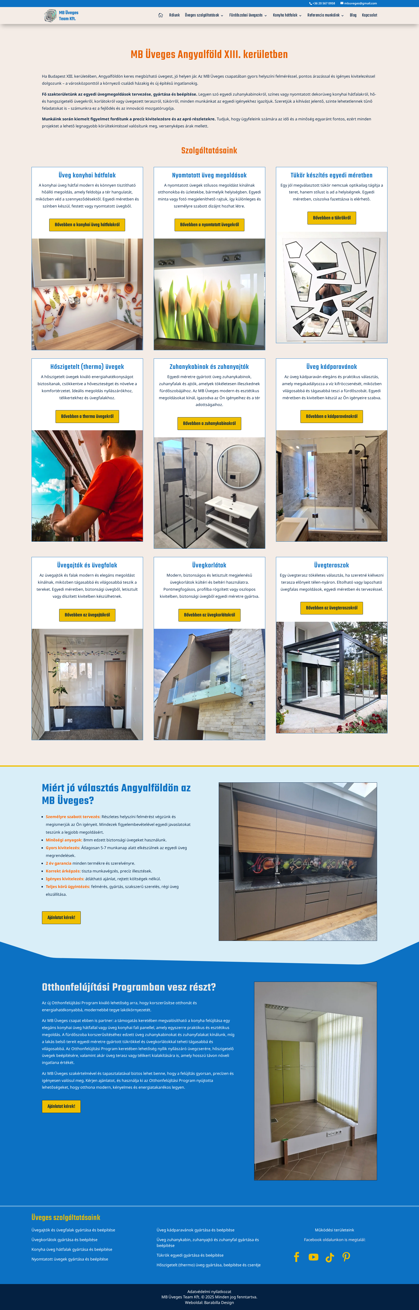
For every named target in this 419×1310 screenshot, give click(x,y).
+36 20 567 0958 (324, 3)
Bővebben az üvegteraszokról (331, 608)
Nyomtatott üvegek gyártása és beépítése (70, 1259)
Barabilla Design (219, 1302)
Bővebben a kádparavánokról (331, 416)
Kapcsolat (369, 15)
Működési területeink (334, 1230)
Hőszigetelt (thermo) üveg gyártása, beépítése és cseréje (209, 1265)
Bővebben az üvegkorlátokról (209, 615)
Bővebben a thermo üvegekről (87, 416)
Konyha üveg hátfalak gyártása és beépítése (72, 1249)
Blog (353, 15)
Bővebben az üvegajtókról (87, 615)
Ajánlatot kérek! (61, 917)
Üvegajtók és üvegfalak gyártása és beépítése (73, 1230)
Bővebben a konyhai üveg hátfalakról (87, 225)
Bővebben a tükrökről (332, 218)
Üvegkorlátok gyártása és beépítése (64, 1239)
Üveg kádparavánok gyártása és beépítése (195, 1230)
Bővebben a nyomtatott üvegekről (209, 225)
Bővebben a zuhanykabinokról (209, 423)
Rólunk (174, 15)
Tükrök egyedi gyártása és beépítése (190, 1255)
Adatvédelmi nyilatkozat (209, 1291)
